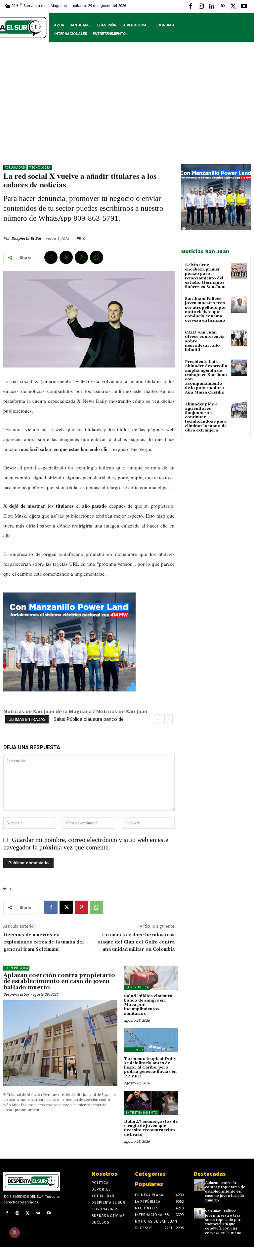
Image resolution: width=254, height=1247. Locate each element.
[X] (233, 6)
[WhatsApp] (96, 257)
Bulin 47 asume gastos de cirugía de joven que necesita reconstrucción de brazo (151, 1128)
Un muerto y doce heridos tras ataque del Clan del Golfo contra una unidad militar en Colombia (136, 942)
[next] (168, 719)
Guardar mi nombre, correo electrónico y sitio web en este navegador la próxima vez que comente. (85, 843)
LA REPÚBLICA (16, 968)
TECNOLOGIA (39, 167)
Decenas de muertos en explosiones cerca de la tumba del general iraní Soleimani (43, 942)
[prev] (158, 719)
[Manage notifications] (14, 1232)
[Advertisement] (127, 108)
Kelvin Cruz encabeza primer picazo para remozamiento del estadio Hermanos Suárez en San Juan (205, 276)
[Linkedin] (211, 6)
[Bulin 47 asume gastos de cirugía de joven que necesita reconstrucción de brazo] (151, 1103)
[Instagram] (201, 6)
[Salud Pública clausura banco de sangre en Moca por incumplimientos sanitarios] (151, 978)
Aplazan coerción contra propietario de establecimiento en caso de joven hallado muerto (59, 981)
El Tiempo (134, 1050)
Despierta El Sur (26, 238)
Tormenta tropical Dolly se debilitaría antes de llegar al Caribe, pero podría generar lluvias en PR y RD (150, 1067)
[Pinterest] (222, 6)
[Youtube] (244, 6)
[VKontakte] (38, 1213)
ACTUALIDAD (15, 167)
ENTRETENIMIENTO (141, 1112)
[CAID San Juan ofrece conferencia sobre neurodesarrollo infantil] (239, 338)
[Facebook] (190, 6)
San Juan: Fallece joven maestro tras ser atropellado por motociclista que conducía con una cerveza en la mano (205, 309)
